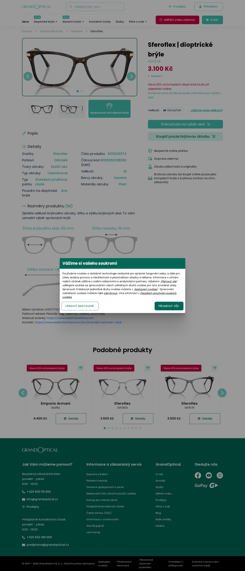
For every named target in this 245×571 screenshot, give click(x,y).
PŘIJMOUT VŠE (168, 306)
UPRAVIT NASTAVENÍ (79, 306)
